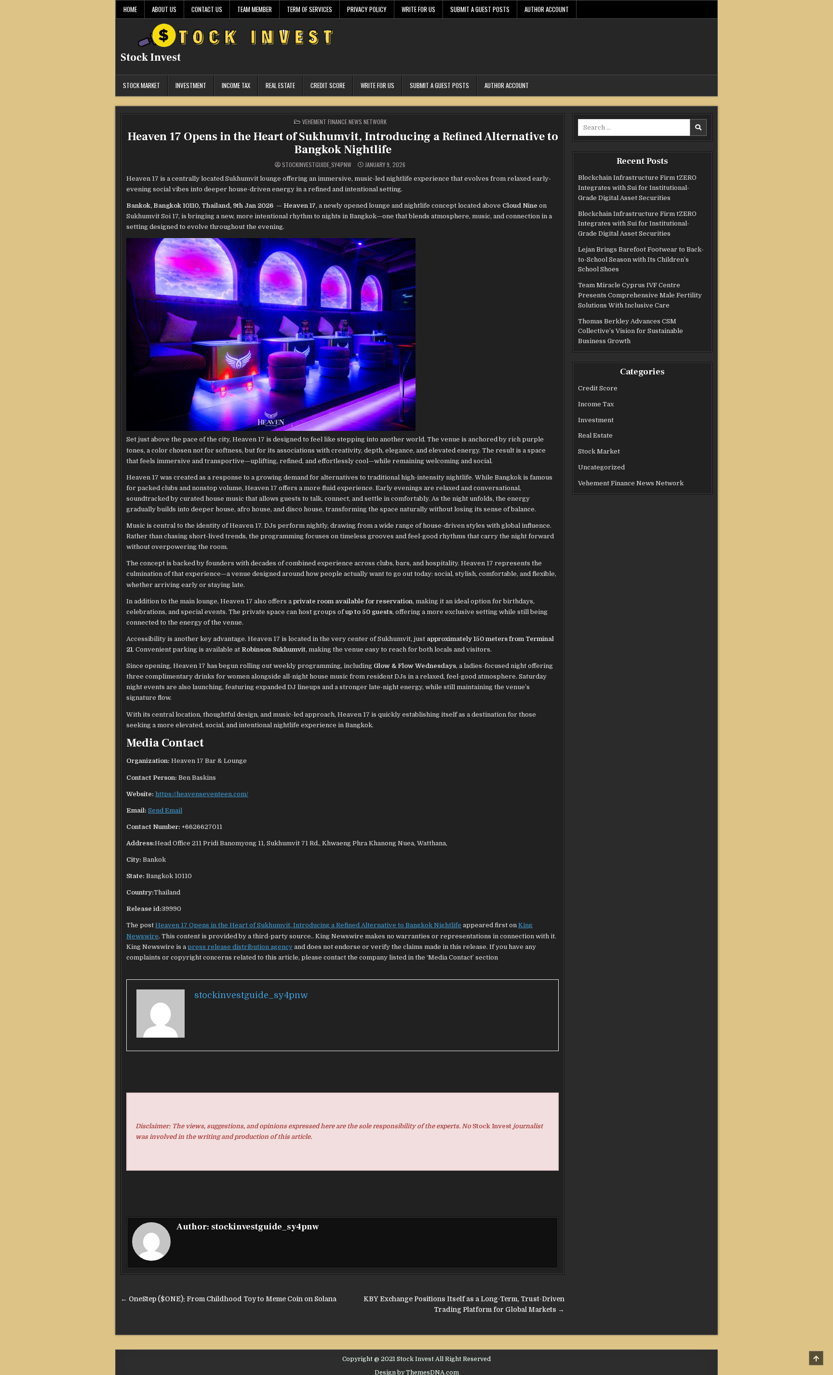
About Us (164, 9)
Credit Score (327, 85)
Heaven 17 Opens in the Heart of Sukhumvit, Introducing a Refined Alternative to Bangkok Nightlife (342, 143)
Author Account (546, 9)
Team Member (254, 9)
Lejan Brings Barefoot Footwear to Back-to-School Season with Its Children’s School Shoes (641, 259)
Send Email (165, 810)
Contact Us (206, 9)
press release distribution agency (240, 946)
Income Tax (236, 85)
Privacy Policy (367, 9)
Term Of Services (309, 9)
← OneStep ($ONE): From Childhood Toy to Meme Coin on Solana (228, 1299)
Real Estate (280, 85)
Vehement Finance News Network (344, 122)
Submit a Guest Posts (480, 9)
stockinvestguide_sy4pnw (316, 165)
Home (130, 9)
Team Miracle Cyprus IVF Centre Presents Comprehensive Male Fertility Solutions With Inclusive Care (640, 295)
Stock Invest (151, 57)
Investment (190, 85)
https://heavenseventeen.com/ (201, 794)
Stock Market (141, 85)
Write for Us (418, 9)
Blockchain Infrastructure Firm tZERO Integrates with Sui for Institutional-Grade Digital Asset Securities (637, 187)
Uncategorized (601, 467)
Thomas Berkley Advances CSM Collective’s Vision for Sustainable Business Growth (630, 331)
